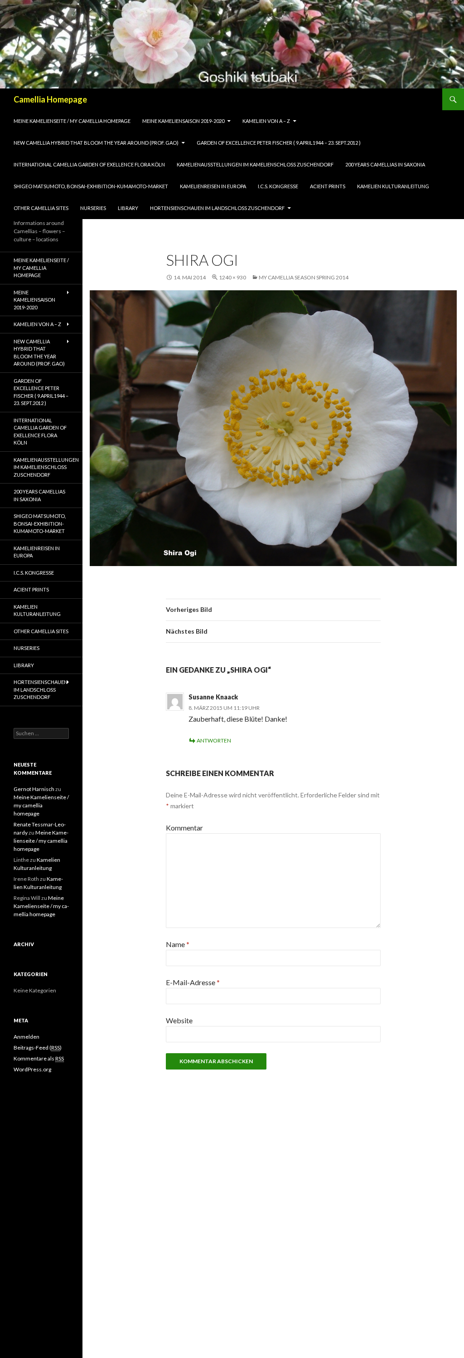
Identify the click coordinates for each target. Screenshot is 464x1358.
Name (177, 944)
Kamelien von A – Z (266, 121)
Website (179, 1020)
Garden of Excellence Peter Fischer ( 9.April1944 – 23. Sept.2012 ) (279, 143)
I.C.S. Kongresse (278, 186)
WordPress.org (32, 1069)
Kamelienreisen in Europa (213, 186)
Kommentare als (39, 1058)
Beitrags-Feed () (38, 1047)
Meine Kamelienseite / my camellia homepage (72, 121)
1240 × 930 (232, 277)
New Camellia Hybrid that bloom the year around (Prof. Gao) (96, 143)
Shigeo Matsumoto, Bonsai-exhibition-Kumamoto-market (91, 186)
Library (128, 208)
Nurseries (93, 208)
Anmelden (26, 1036)
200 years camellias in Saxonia (385, 164)
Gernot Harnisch (34, 789)
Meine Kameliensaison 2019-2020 (183, 121)
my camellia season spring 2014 (303, 277)
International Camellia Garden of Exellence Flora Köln (89, 164)
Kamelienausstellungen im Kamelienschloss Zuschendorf (255, 164)
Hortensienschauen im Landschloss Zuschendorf (217, 208)
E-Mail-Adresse (193, 982)
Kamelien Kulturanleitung (393, 186)
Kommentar (184, 827)
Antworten (214, 740)
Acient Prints (327, 186)
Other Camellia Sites (41, 208)
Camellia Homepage (50, 99)
